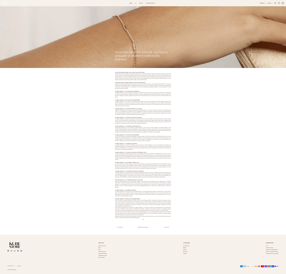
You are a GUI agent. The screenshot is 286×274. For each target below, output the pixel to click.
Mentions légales (269, 247)
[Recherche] (279, 3)
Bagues (184, 247)
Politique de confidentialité (272, 249)
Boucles (185, 249)
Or (135, 3)
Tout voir (141, 3)
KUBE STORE (13, 269)
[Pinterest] (18, 250)
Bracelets (185, 251)
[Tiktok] (14, 250)
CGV (267, 245)
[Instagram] (11, 250)
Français (269, 3)
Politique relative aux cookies (272, 253)
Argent (131, 3)
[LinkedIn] (21, 250)
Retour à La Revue (143, 227)
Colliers (184, 253)
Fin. (143, 219)
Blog (99, 247)
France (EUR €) (10, 265)
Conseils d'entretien (102, 253)
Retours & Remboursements (272, 251)
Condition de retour (102, 255)
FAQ (99, 249)
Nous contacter (101, 257)
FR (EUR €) (262, 3)
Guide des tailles (102, 251)
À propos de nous (102, 245)
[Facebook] (8, 250)
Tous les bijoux (186, 245)
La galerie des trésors (150, 3)
